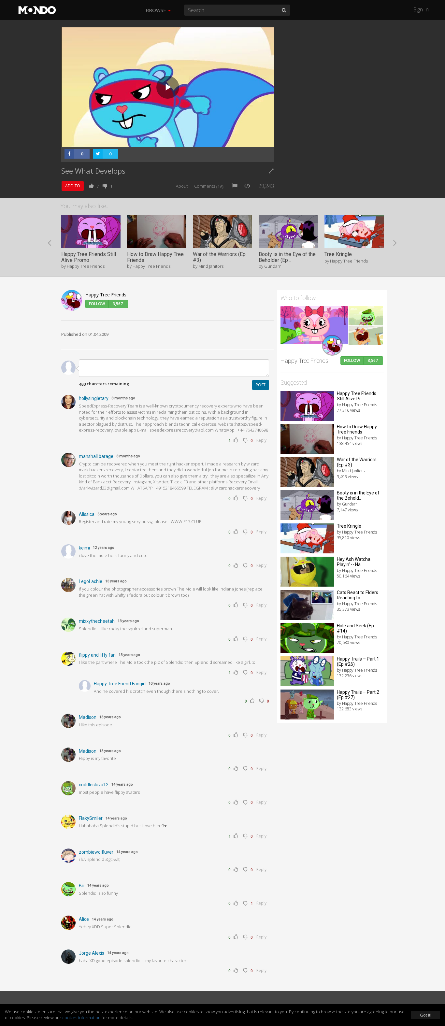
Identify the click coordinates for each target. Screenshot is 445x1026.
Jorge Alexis (91, 953)
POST (261, 385)
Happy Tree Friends (105, 295)
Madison (87, 717)
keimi (84, 547)
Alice (84, 919)
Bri (81, 885)
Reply (261, 440)
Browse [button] (156, 10)
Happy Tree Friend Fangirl (120, 683)
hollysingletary (93, 398)
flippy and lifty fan (97, 655)
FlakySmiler (91, 818)
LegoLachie (90, 581)
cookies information (81, 1017)
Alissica (86, 514)
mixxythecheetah (97, 621)
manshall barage (96, 456)
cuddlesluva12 (93, 784)
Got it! (425, 1015)
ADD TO (72, 186)
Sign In (421, 9)
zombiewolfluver (96, 852)
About (182, 186)
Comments (208, 186)
